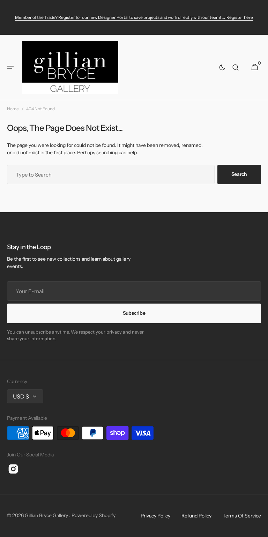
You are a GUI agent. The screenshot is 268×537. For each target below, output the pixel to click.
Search (239, 174)
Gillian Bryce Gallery (47, 515)
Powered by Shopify (94, 515)
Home (13, 108)
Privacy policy (155, 516)
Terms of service (242, 516)
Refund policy (196, 516)
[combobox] (111, 174)
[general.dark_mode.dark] (222, 67)
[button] (10, 67)
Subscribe (134, 313)
